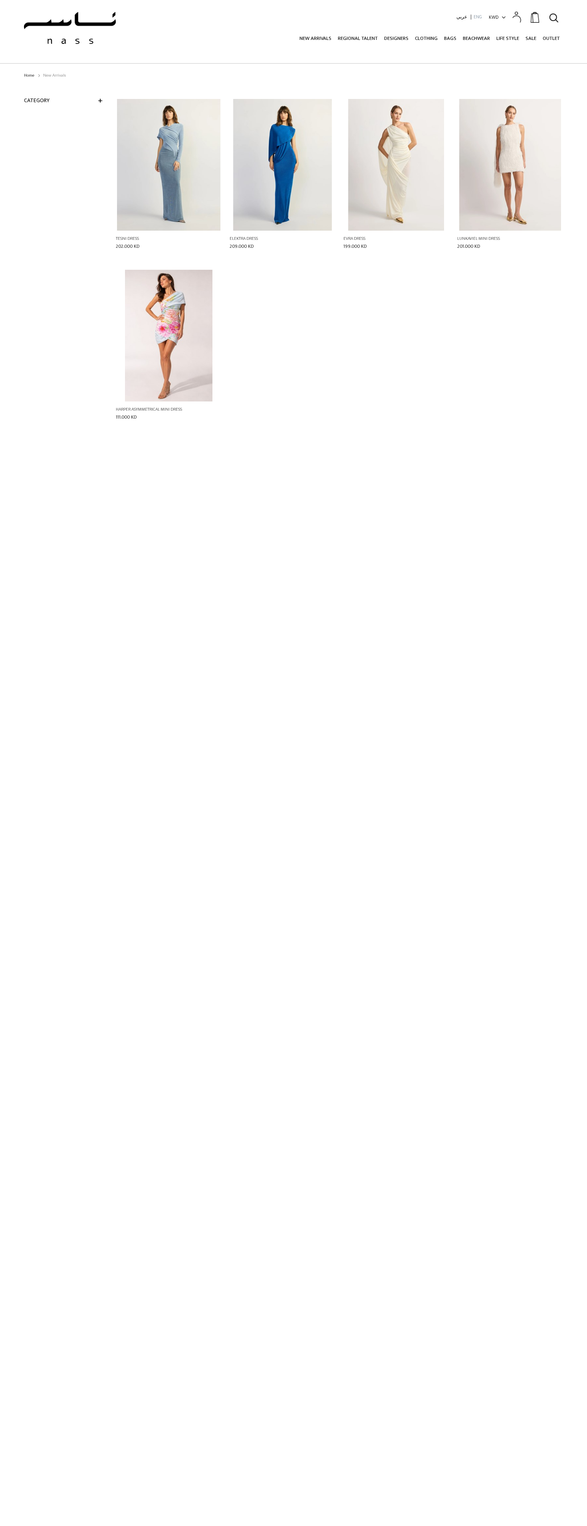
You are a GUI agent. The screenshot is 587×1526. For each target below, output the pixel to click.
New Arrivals (315, 38)
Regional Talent (358, 38)
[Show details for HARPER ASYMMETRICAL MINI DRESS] (169, 335)
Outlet (551, 38)
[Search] (554, 17)
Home (29, 75)
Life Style (507, 38)
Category (37, 100)
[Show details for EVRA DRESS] (396, 165)
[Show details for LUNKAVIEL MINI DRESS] (510, 165)
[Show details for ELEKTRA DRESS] (282, 165)
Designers (396, 38)
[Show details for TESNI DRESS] (169, 165)
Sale (531, 38)
